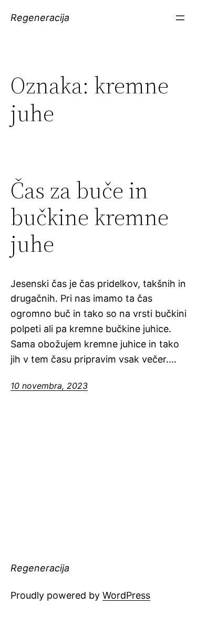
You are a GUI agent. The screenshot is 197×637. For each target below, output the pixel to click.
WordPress (126, 595)
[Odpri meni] (180, 18)
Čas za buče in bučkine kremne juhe (90, 217)
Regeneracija (40, 17)
